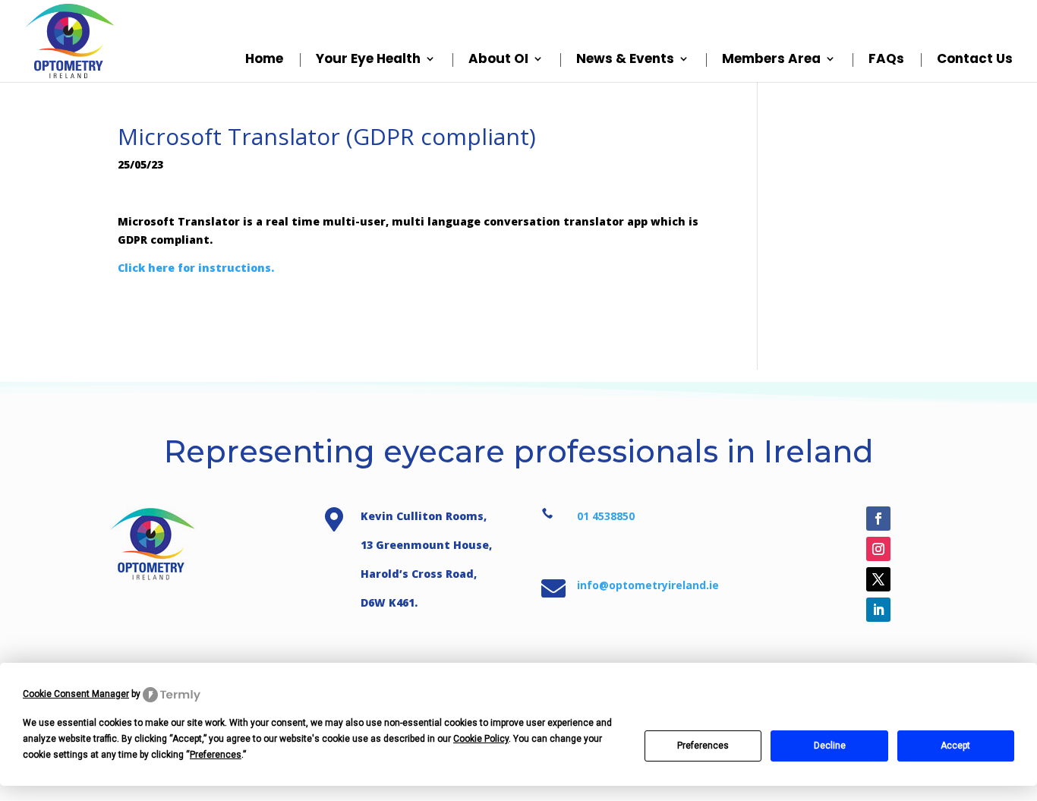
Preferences (703, 745)
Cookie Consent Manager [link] (76, 694)
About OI (498, 60)
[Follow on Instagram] (878, 549)
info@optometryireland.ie (648, 585)
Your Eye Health (368, 60)
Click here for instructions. (196, 267)
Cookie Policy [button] (481, 738)
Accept (955, 745)
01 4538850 (606, 516)
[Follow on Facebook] (878, 518)
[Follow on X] (878, 579)
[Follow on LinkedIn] (878, 610)
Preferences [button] (215, 754)
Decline (830, 745)
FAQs (886, 60)
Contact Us (975, 60)
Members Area (771, 60)
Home (264, 60)
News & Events (625, 60)
